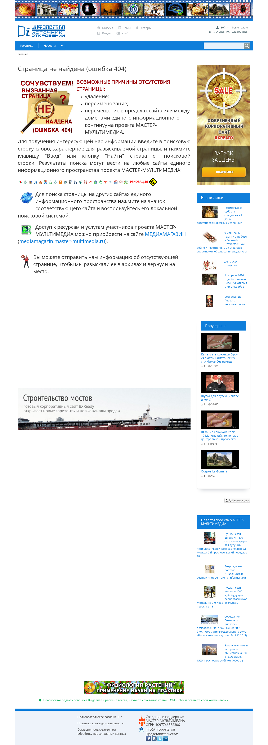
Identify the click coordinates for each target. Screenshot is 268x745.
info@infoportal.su (160, 729)
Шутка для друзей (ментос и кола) (220, 395)
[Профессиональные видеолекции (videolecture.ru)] (70, 182)
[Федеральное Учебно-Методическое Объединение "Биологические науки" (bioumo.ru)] (100, 182)
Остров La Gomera (219, 469)
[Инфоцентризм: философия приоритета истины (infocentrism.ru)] (75, 182)
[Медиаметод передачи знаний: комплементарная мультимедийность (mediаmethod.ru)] (115, 182)
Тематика (26, 46)
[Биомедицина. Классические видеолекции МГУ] (55, 182)
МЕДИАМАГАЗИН (165, 233)
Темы (126, 28)
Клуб (124, 33)
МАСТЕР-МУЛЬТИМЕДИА (165, 720)
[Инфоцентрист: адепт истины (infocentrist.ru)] (80, 182)
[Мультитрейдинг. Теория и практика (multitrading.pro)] (20, 182)
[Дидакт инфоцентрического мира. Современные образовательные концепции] (65, 182)
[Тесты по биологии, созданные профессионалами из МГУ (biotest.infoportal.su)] (125, 182)
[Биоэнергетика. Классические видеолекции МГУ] (45, 182)
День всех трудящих (230, 263)
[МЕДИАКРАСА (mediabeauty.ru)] (90, 182)
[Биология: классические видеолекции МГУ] (50, 182)
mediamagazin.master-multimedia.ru (62, 241)
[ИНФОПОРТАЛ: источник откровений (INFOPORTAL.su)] (35, 182)
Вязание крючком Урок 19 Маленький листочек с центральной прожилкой (219, 433)
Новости (50, 46)
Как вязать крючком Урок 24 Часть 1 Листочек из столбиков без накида (219, 355)
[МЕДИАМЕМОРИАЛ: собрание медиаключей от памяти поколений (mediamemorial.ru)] (120, 182)
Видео (106, 33)
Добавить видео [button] (238, 500)
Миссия (107, 28)
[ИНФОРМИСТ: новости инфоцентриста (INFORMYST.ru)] (30, 182)
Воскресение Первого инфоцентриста (234, 300)
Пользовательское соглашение (99, 717)
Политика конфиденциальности (100, 723)
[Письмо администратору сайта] (141, 729)
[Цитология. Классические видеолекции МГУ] (60, 182)
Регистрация (240, 27)
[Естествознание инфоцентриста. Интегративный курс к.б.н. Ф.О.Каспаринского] (25, 182)
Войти (224, 27)
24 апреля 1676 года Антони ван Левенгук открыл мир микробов (235, 281)
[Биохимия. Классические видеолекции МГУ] (40, 182)
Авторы (145, 28)
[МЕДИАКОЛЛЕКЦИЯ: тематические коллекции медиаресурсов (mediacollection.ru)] (85, 182)
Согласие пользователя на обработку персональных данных (101, 731)
